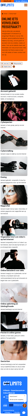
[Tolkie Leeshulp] (25, 406)
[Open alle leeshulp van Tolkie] (14, 66)
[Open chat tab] (23, 412)
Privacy (7, 412)
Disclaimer (17, 412)
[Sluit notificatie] (25, 395)
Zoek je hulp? (12, 13)
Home (5, 13)
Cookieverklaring (8, 410)
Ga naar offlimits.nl (21, 1)
